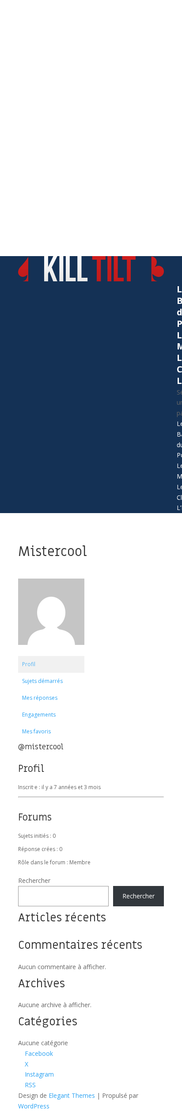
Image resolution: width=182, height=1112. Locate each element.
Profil (28, 664)
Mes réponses (39, 698)
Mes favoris (36, 731)
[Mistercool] (51, 652)
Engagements (39, 714)
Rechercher (34, 880)
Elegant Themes (72, 1095)
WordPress (33, 1106)
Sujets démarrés (42, 681)
